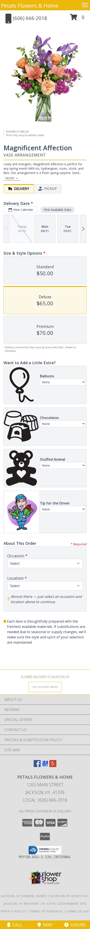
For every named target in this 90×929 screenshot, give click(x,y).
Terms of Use (77, 911)
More (9, 178)
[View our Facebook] (37, 765)
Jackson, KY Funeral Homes (24, 896)
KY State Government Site (64, 904)
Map (46, 925)
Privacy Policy (13, 911)
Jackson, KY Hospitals (70, 896)
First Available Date (57, 210)
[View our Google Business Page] (45, 765)
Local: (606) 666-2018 (45, 800)
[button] (77, 19)
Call (16, 925)
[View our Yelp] (52, 765)
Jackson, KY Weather (20, 904)
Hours (77, 925)
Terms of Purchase (46, 911)
